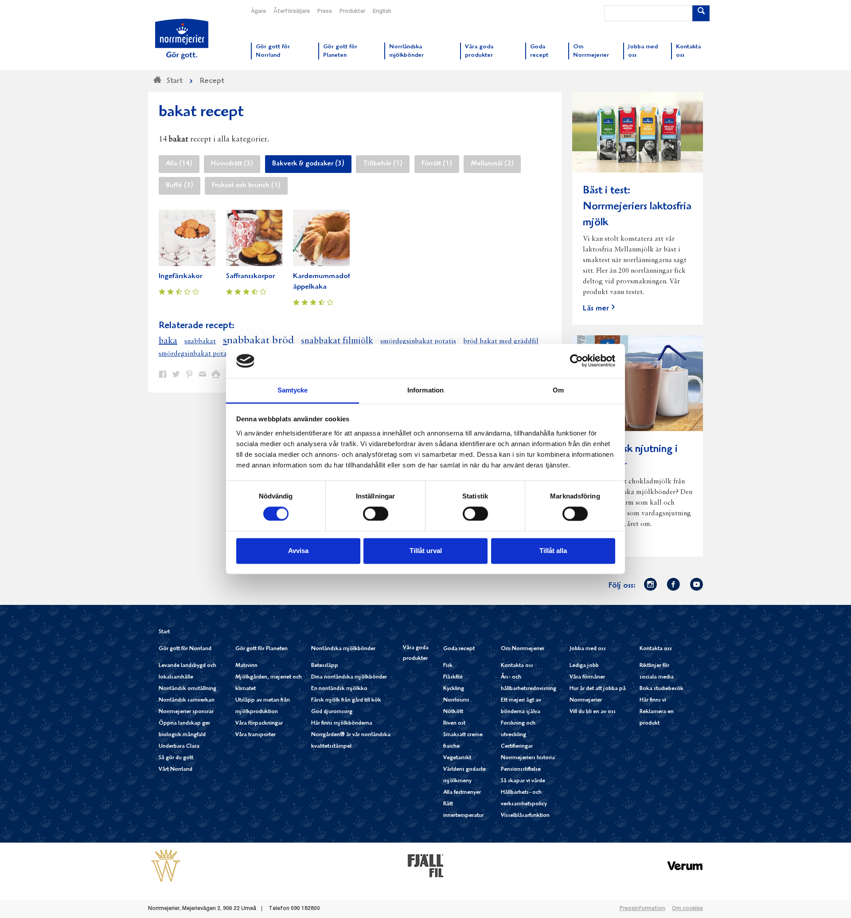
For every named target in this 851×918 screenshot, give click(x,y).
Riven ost (454, 723)
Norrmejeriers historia (528, 758)
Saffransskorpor (250, 276)
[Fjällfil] (425, 865)
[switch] (375, 513)
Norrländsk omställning (187, 689)
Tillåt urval (426, 550)
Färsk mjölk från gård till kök (346, 700)
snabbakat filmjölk (337, 341)
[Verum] (685, 865)
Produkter (352, 11)
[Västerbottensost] (165, 865)
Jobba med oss (588, 649)
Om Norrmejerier (522, 649)
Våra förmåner (587, 677)
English (382, 11)
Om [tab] (558, 390)
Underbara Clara (179, 746)
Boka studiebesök (661, 689)
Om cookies (687, 908)
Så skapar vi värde (523, 781)
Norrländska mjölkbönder (343, 649)
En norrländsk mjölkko (339, 689)
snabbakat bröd (258, 340)
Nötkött (453, 712)
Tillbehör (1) (382, 164)
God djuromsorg (331, 712)
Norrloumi (456, 700)
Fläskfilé (453, 677)
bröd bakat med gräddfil (501, 341)
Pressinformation (642, 908)
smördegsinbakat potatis (418, 341)
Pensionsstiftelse (521, 770)
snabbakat (200, 341)
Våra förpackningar (259, 723)
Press (324, 11)
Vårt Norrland (175, 770)
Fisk (448, 666)
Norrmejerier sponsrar (186, 712)
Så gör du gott (176, 758)
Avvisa (298, 550)
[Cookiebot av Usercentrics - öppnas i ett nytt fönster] (576, 361)
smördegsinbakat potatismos (203, 353)
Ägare (258, 11)
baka (168, 341)
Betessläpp (324, 666)
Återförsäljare (291, 11)
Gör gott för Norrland (185, 649)
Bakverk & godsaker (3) (308, 164)
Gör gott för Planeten (261, 649)
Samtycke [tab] (292, 390)
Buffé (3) (179, 185)
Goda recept (459, 649)
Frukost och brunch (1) (246, 185)
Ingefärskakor (180, 276)
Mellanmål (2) (492, 164)
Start (164, 632)
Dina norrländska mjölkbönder (349, 677)
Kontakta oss (517, 666)
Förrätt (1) (437, 164)
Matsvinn (246, 666)
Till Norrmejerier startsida (181, 39)
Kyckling (453, 689)
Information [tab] (425, 390)
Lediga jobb (584, 666)
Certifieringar (517, 746)
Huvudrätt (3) (232, 164)
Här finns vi (653, 700)
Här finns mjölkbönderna (341, 723)
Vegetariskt (457, 758)
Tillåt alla (553, 550)
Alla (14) (179, 164)
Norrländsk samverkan (187, 700)
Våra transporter (255, 735)
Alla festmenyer (462, 793)
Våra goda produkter (416, 653)
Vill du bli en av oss (593, 712)
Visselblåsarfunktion (525, 816)
